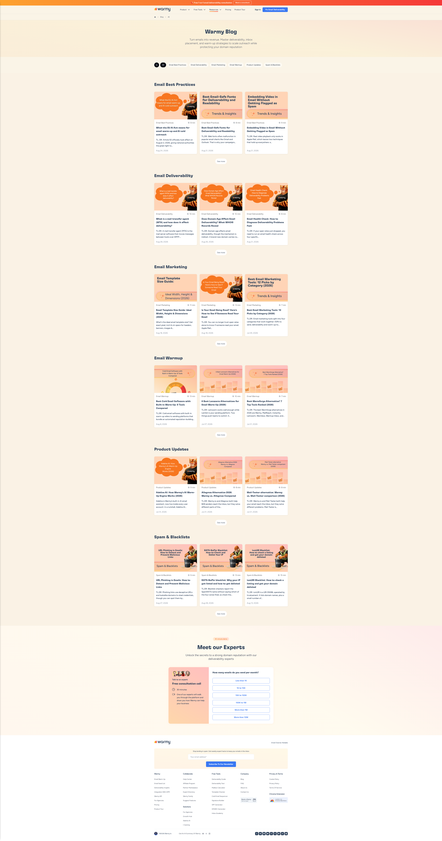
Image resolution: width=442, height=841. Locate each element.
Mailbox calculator (218, 788)
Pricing (156, 805)
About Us (244, 788)
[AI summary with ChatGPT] (203, 833)
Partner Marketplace (190, 788)
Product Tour (159, 809)
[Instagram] (271, 833)
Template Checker (218, 792)
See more (221, 161)
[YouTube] (267, 833)
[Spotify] (286, 833)
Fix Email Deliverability (275, 10)
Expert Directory (189, 792)
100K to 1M (241, 703)
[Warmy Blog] (162, 742)
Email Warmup (236, 65)
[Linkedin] (264, 833)
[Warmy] (162, 9)
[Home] (155, 17)
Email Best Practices (177, 65)
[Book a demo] (250, 800)
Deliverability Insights (162, 788)
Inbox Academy (217, 813)
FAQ (242, 783)
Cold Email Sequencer (220, 796)
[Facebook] (278, 833)
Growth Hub (187, 816)
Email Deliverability (199, 65)
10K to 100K (241, 695)
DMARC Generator (218, 809)
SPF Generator (217, 805)
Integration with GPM (162, 792)
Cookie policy (274, 779)
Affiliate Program (189, 783)
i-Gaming (186, 825)
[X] (275, 833)
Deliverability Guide (219, 779)
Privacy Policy (274, 783)
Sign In (258, 10)
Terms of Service (275, 788)
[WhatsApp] (256, 833)
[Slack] (260, 833)
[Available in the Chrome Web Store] (278, 800)
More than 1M (241, 710)
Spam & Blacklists (273, 65)
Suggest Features (189, 801)
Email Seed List (159, 783)
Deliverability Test (218, 783)
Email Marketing (218, 65)
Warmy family (188, 796)
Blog (161, 17)
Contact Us (245, 792)
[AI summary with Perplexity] (209, 833)
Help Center (187, 779)
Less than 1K (241, 681)
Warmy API (158, 796)
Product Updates (254, 65)
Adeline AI (186, 821)
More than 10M (241, 717)
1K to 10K (241, 688)
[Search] (156, 65)
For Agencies (159, 801)
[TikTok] (282, 833)
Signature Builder (218, 801)
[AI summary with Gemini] (206, 833)
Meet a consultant (242, 3)
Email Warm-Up (159, 779)
